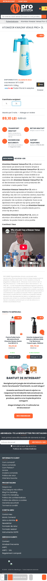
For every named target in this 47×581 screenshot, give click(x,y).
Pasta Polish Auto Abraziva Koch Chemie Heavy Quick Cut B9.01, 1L (13, 340)
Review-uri (20, 158)
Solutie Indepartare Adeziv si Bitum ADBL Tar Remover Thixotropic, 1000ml (34, 340)
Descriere (8, 158)
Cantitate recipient (11, 99)
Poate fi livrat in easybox (23, 88)
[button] (5, 332)
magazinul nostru (15, 147)
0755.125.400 (40, 145)
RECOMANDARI (23, 416)
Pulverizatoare (12, 21)
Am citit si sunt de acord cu (24, 447)
